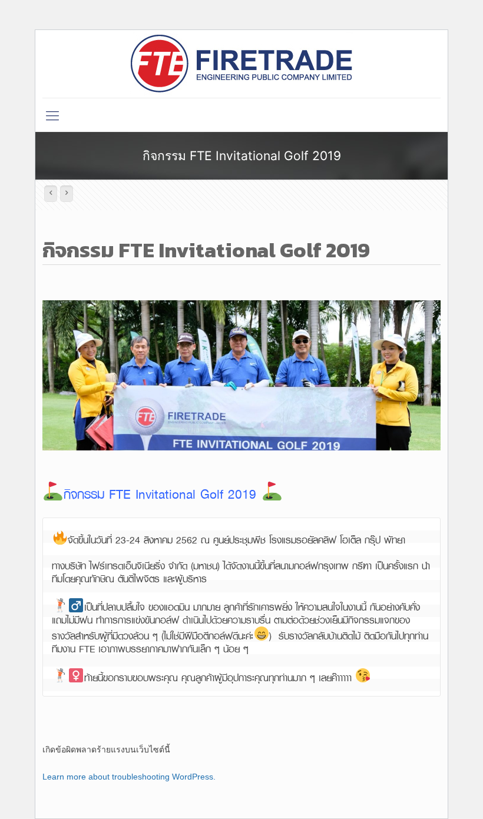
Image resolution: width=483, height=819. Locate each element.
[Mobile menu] (52, 115)
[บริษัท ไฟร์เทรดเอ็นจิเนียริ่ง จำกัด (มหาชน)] (242, 64)
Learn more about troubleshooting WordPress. (129, 776)
